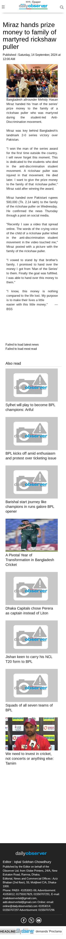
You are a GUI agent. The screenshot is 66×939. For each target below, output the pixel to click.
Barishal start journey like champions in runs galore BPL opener (30, 506)
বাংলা (28, 1)
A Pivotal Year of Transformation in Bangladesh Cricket (30, 560)
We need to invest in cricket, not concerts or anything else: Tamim (30, 758)
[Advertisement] (33, 804)
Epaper (36, 1)
